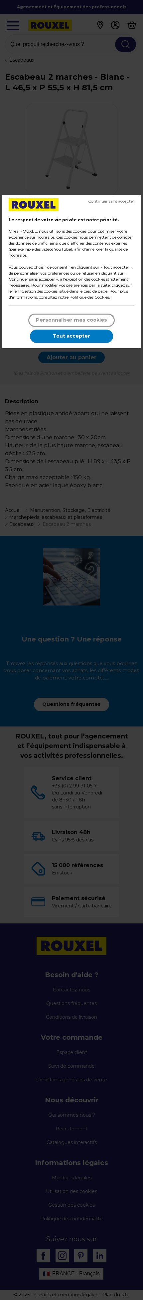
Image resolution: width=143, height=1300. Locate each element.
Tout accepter (71, 336)
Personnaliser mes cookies (71, 320)
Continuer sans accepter (111, 201)
